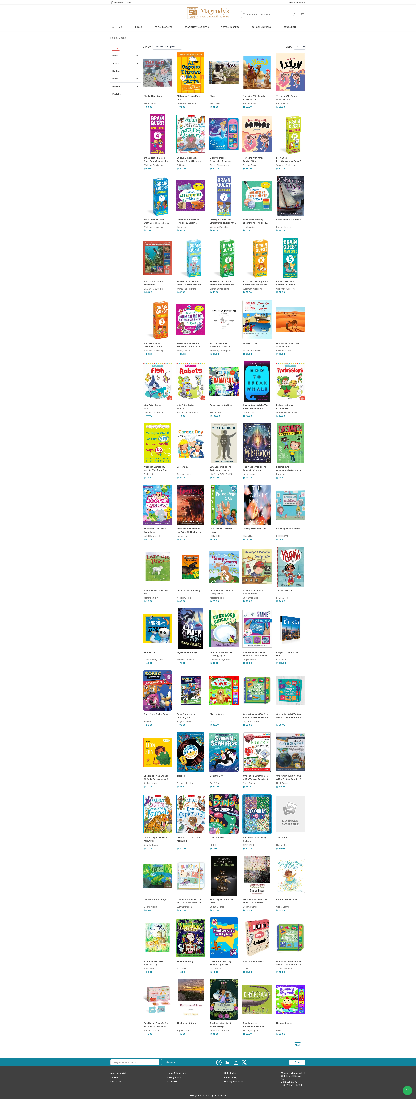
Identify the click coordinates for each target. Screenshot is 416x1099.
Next (297, 1045)
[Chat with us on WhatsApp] (407, 1090)
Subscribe (171, 1062)
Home (113, 37)
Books (122, 37)
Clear (116, 48)
